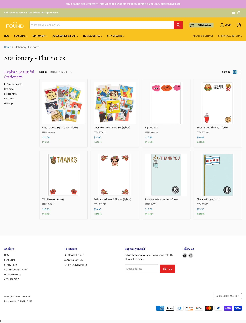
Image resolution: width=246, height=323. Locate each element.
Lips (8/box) (151, 127)
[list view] (239, 72)
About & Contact (203, 36)
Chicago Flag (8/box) (208, 199)
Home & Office (92, 36)
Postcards (9, 98)
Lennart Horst (24, 301)
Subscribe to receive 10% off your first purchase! (31, 12)
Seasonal (20, 36)
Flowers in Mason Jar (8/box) (161, 199)
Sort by (43, 71)
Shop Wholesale (74, 255)
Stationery (39, 36)
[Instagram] (238, 12)
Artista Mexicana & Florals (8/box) (112, 199)
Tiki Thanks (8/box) (53, 199)
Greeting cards (14, 84)
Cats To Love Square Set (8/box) (60, 127)
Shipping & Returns (230, 36)
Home (7, 47)
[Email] (233, 12)
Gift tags (8, 103)
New (6, 36)
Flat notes (9, 89)
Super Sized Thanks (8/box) (212, 127)
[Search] (178, 25)
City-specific (115, 36)
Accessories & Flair (65, 36)
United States (226, 296)
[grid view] (234, 72)
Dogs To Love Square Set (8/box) (112, 127)
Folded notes (10, 94)
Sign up (167, 269)
